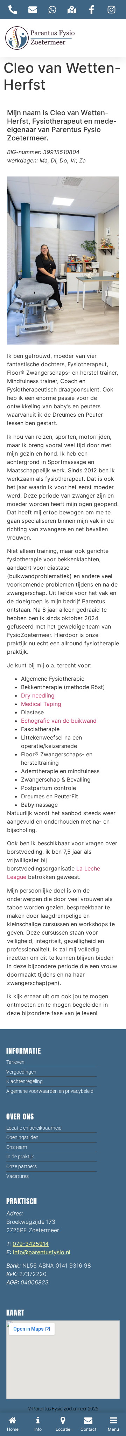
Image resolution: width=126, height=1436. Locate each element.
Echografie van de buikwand (59, 720)
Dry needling (38, 695)
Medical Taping (41, 703)
